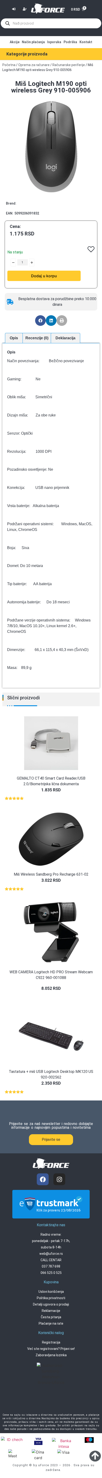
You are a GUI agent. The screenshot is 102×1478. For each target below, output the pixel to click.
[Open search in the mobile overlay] (51, 23)
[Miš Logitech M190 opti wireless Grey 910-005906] (51, 147)
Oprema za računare (34, 65)
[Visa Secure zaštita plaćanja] (38, 1441)
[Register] (25, 9)
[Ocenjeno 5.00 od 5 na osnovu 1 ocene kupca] (51, 798)
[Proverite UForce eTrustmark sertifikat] (51, 1214)
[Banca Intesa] (64, 1443)
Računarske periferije (68, 65)
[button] (40, 320)
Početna (8, 65)
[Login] (14, 9)
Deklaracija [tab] (65, 338)
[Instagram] (59, 1179)
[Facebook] (43, 1179)
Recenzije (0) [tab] (36, 338)
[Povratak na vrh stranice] (95, 1456)
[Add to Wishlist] (9, 262)
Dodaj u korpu (44, 275)
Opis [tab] (14, 338)
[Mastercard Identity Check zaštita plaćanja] (13, 1440)
